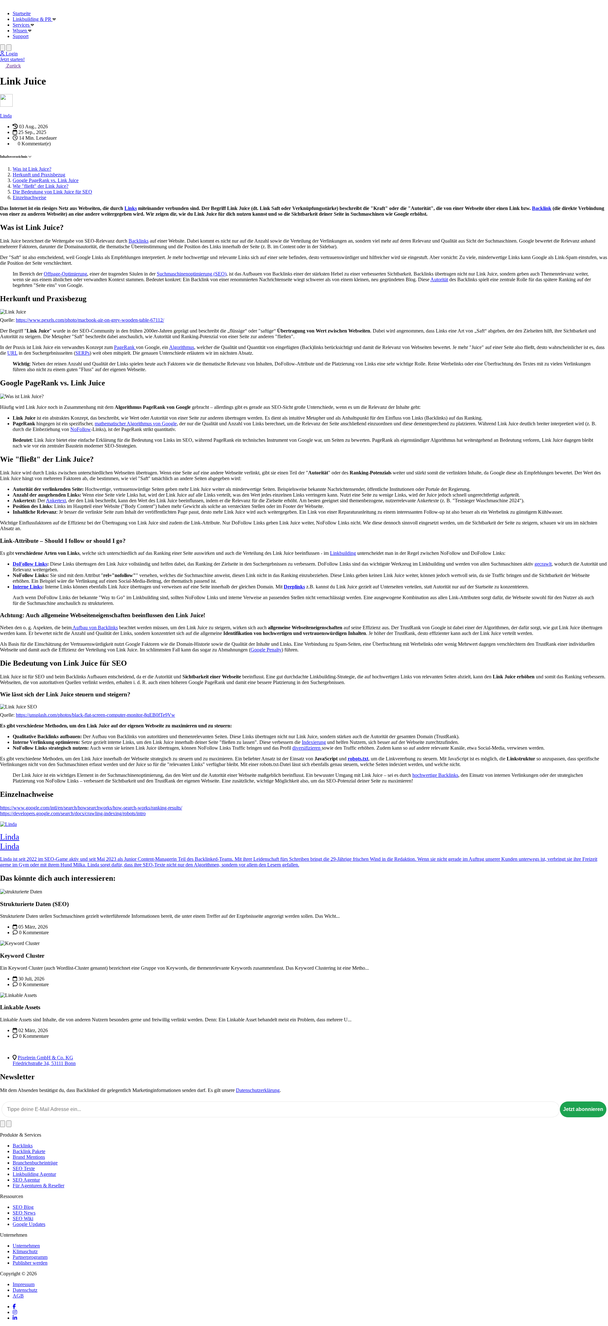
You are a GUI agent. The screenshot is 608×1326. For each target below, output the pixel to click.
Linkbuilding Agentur (34, 1174)
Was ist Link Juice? (32, 169)
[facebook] (14, 1306)
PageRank (125, 347)
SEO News (24, 1212)
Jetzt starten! (12, 59)
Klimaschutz (25, 1251)
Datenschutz (25, 1290)
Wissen (20, 30)
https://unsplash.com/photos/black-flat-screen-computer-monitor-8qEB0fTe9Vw (95, 715)
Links (130, 208)
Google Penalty (266, 649)
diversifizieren (307, 748)
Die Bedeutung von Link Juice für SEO (52, 191)
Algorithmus (181, 347)
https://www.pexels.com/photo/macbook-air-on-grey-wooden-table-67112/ (90, 320)
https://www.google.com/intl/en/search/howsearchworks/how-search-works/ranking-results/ (91, 807)
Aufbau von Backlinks (95, 627)
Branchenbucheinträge (35, 1162)
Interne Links (27, 586)
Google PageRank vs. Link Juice (46, 180)
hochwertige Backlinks (435, 775)
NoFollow (80, 429)
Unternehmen (26, 1245)
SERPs (82, 353)
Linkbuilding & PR (33, 19)
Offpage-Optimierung (65, 273)
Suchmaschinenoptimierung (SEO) (191, 273)
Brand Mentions (29, 1157)
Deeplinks (294, 586)
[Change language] (2, 47)
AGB (18, 1295)
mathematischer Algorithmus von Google (136, 423)
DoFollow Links (30, 564)
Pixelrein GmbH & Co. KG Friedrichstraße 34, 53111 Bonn (44, 1060)
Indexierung (314, 742)
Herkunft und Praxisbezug (39, 174)
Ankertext (56, 500)
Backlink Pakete (29, 1151)
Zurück (13, 65)
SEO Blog (23, 1207)
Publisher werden (30, 1263)
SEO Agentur (26, 1180)
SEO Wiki (23, 1218)
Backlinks (139, 241)
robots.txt (358, 758)
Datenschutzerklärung (258, 1090)
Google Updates (29, 1224)
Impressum (24, 1284)
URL (12, 353)
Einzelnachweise (29, 197)
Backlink (541, 208)
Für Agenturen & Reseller (38, 1185)
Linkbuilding (343, 553)
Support (20, 36)
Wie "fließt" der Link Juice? (40, 186)
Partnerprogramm (30, 1257)
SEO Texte (24, 1168)
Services (22, 25)
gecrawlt (543, 564)
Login (11, 53)
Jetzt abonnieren (583, 1109)
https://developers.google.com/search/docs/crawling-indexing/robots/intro (73, 813)
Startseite (22, 13)
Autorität (439, 279)
